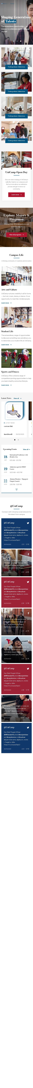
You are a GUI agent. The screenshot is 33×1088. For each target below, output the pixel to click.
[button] (13, 41)
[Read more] (14, 403)
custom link (8, 426)
